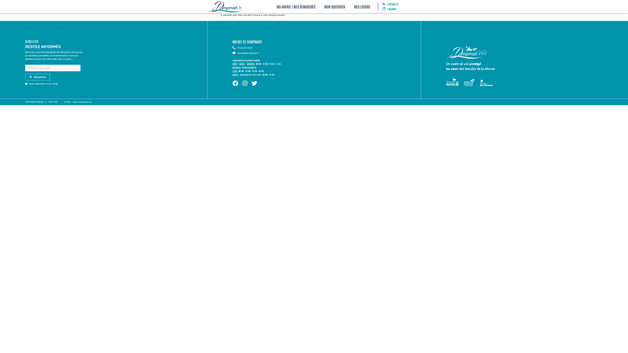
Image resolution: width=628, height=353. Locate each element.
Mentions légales (34, 102)
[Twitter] (254, 83)
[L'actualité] (384, 4)
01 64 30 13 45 (244, 48)
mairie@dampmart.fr (248, 53)
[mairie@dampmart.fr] (234, 53)
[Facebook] (235, 83)
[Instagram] (245, 83)
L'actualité (392, 4)
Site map (53, 102)
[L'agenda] (384, 9)
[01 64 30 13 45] (234, 48)
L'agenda (391, 9)
